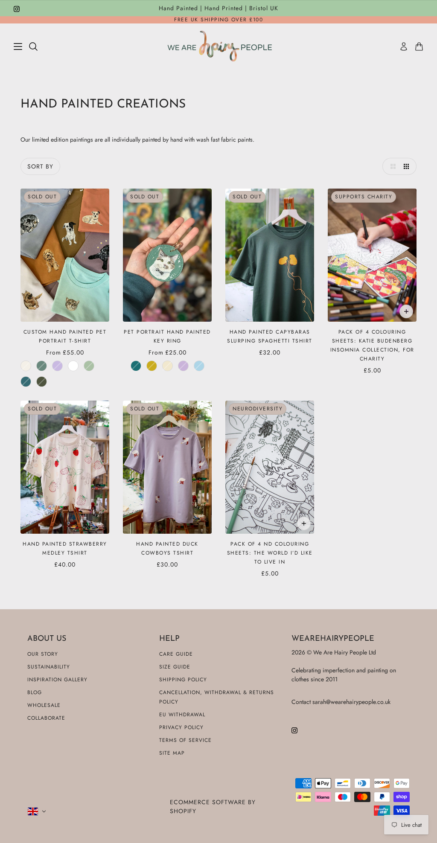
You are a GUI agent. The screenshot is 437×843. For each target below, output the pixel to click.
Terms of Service (185, 740)
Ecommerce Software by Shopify (213, 806)
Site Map (172, 753)
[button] (390, 166)
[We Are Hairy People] (219, 46)
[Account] (403, 46)
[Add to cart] (406, 311)
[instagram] (16, 8)
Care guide (176, 654)
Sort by (40, 166)
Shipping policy (183, 679)
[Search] (33, 46)
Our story (42, 654)
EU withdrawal (182, 714)
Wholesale (44, 705)
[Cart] (419, 46)
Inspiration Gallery (57, 679)
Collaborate (46, 718)
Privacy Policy (181, 727)
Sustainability (48, 667)
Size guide (174, 667)
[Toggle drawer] (18, 46)
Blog (34, 692)
